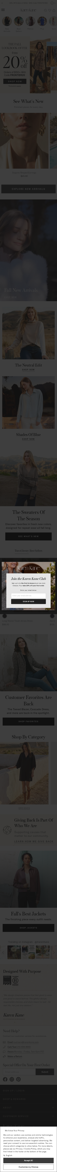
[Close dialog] (53, 564)
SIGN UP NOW (28, 601)
